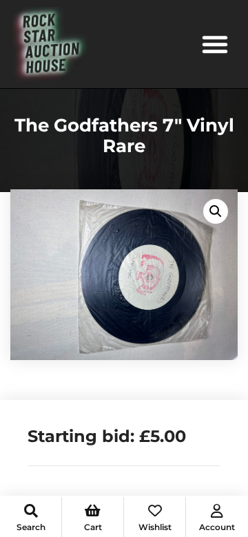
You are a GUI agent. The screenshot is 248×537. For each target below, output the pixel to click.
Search (31, 527)
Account (217, 527)
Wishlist (155, 527)
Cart (93, 527)
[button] (215, 44)
